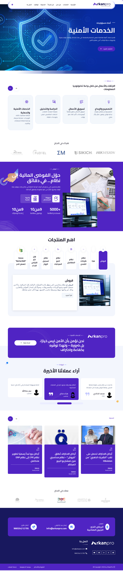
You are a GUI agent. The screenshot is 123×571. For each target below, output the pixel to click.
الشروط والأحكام (39, 567)
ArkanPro (110, 567)
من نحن (58, 4)
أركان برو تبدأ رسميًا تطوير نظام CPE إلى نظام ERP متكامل (25, 457)
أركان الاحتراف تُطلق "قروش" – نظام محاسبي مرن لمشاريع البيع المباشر (63, 459)
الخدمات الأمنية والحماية (22, 111)
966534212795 (21, 528)
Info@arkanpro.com (56, 528)
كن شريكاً (51, 4)
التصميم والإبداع (103, 109)
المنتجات (66, 4)
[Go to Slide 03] (55, 403)
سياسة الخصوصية (25, 567)
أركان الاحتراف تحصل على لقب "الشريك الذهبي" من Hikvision (99, 457)
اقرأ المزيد (68, 295)
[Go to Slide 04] (53, 403)
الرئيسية (73, 4)
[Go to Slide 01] (73, 403)
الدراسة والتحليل (48, 109)
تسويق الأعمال (77, 109)
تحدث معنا (26, 343)
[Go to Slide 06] (49, 403)
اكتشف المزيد (107, 48)
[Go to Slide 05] (51, 403)
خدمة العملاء (12, 567)
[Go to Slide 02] (64, 403)
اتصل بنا (29, 4)
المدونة (43, 4)
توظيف (36, 4)
